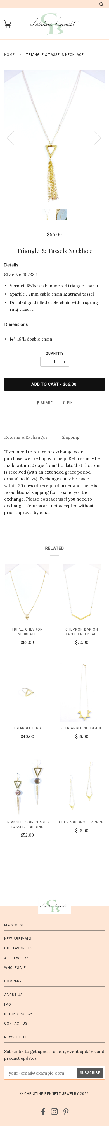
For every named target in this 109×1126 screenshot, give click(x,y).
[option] (54, 137)
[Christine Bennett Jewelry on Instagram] (54, 1113)
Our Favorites (18, 948)
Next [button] (94, 137)
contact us (51, 499)
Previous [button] (13, 137)
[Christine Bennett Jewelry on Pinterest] (66, 1113)
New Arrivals (17, 939)
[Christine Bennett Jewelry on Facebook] (43, 1113)
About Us (13, 995)
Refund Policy (18, 1014)
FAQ (7, 1004)
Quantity (55, 353)
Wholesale (15, 968)
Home (9, 55)
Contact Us (15, 1023)
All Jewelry (16, 958)
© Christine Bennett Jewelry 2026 (54, 1094)
